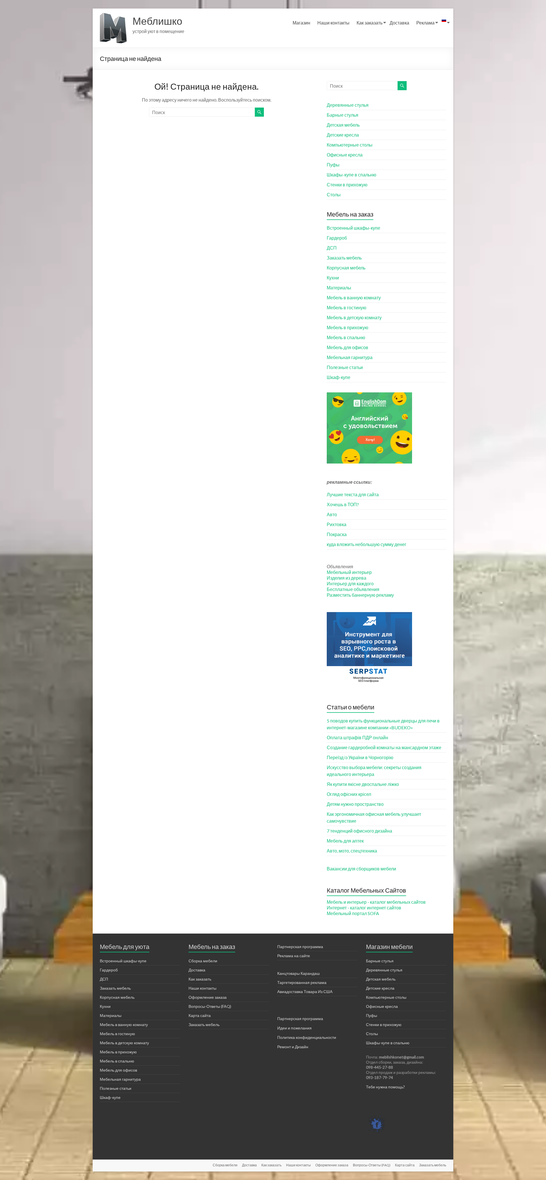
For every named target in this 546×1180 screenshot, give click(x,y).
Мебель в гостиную (346, 307)
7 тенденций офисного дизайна (359, 830)
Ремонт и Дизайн (292, 1046)
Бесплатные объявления (353, 589)
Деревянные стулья (348, 105)
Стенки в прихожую (347, 184)
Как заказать (369, 22)
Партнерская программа (300, 946)
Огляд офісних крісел (349, 794)
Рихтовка (336, 524)
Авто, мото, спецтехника (352, 850)
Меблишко (157, 21)
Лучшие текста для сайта (353, 494)
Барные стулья (342, 115)
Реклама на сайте (293, 955)
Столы (334, 194)
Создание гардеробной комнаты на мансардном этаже (384, 747)
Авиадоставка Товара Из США (304, 991)
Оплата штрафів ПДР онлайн (357, 737)
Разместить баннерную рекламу (360, 595)
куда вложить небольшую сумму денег (366, 544)
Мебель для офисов (347, 347)
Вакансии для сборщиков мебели (361, 868)
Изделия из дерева (346, 577)
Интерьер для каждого (350, 583)
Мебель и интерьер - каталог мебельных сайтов (376, 902)
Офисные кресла (345, 154)
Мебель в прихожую (347, 327)
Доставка (399, 22)
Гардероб (337, 237)
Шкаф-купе (338, 377)
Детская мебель (343, 124)
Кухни (333, 277)
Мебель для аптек (345, 840)
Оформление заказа (208, 997)
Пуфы (333, 164)
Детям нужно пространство (355, 804)
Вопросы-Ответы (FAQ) (210, 1006)
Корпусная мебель (346, 267)
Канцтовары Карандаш (298, 973)
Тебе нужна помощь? (385, 1086)
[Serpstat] (369, 614)
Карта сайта (200, 1015)
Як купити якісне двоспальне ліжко (363, 784)
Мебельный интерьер (349, 572)
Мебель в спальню (346, 337)
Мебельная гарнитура (350, 357)
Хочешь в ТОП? (343, 504)
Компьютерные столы (350, 144)
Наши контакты (333, 22)
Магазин (301, 22)
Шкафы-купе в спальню (351, 174)
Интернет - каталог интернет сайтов (364, 907)
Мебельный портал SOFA (353, 913)
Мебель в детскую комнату (354, 317)
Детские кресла (343, 134)
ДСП (332, 247)
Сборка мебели (203, 960)
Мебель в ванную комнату (354, 297)
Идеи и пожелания (294, 1027)
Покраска (337, 534)
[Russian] (444, 22)
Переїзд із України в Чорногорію (360, 757)
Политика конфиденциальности (306, 1037)
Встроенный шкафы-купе (353, 227)
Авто (332, 514)
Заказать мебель (344, 257)
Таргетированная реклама (301, 982)
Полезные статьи (345, 367)
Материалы (339, 287)
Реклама (425, 22)
